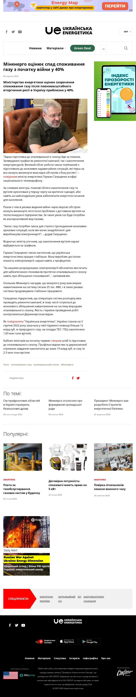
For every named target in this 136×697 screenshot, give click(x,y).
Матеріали (55, 48)
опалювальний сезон (46, 364)
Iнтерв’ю (74, 658)
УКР (126, 31)
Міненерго (67, 364)
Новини (35, 48)
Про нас (105, 658)
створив (56, 340)
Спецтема (60, 658)
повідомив (10, 176)
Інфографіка (90, 658)
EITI (79, 596)
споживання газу (21, 364)
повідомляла (15, 321)
